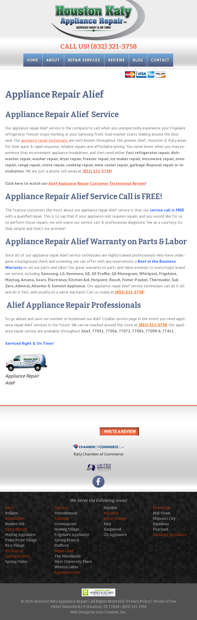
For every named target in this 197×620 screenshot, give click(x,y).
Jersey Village (115, 518)
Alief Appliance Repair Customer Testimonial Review (96, 183)
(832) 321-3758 (97, 171)
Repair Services (84, 60)
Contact (160, 60)
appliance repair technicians (45, 140)
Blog (138, 60)
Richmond (14, 551)
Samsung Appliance (170, 535)
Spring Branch (17, 556)
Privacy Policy (138, 601)
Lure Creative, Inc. (111, 612)
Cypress (61, 508)
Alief (9, 508)
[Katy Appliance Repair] (98, 20)
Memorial (161, 508)
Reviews (116, 60)
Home (32, 60)
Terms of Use (164, 601)
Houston (111, 513)
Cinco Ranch (16, 529)
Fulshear (61, 518)
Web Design (80, 612)
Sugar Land (63, 551)
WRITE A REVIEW (120, 431)
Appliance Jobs (67, 572)
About (53, 60)
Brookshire (15, 518)
